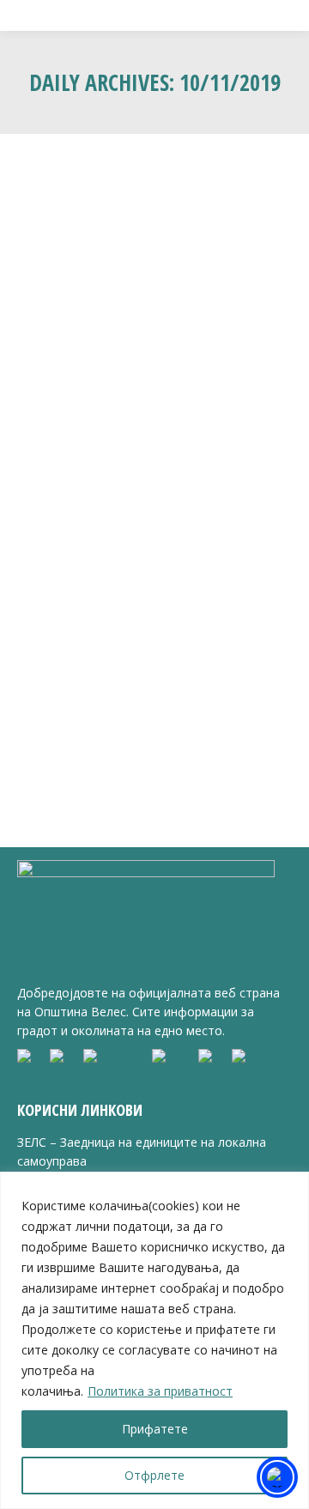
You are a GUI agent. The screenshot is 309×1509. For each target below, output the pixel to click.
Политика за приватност (160, 1391)
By (84, 495)
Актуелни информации (98, 478)
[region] (154, 1340)
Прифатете (155, 1429)
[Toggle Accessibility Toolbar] (277, 1477)
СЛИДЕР (182, 478)
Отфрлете (154, 1475)
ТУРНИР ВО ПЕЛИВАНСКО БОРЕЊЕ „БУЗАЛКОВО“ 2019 (152, 439)
